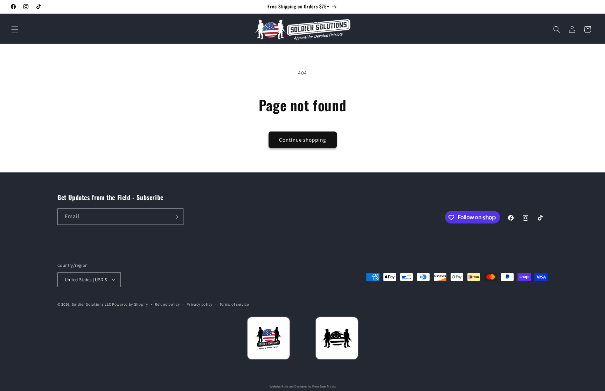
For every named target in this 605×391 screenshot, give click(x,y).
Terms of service (234, 303)
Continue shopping (302, 139)
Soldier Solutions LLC (91, 303)
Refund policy (167, 303)
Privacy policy (200, 303)
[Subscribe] (175, 217)
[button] (14, 29)
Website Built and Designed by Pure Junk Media (303, 386)
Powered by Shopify (130, 303)
